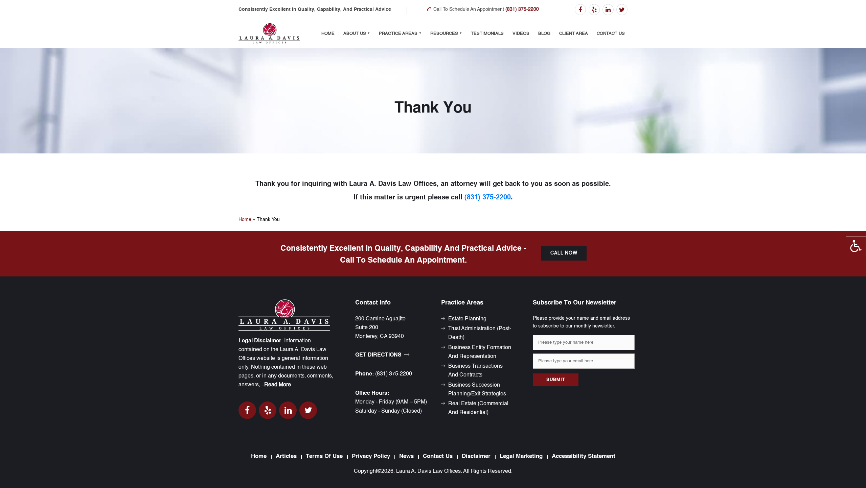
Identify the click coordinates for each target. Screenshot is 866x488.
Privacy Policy (371, 456)
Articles (286, 456)
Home (328, 33)
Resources (444, 33)
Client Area (573, 33)
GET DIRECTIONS (379, 355)
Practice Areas (398, 33)
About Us (354, 33)
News (406, 456)
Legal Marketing (521, 456)
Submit (555, 379)
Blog (544, 33)
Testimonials (487, 33)
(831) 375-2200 (522, 9)
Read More (277, 385)
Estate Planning (467, 319)
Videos (520, 33)
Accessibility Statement (583, 456)
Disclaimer (476, 456)
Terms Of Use (324, 456)
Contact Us (611, 33)
